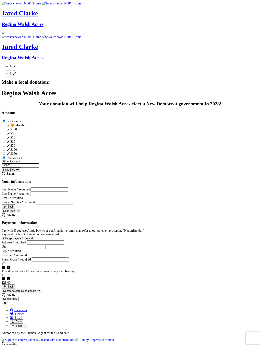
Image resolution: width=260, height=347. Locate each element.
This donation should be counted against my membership (38, 271)
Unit (5, 246)
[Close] (5, 303)
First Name (16, 189)
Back (10, 206)
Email (12, 198)
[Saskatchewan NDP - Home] (41, 3)
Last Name (15, 193)
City (11, 251)
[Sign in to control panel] (19, 340)
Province (14, 255)
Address (14, 242)
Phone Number (18, 202)
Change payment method (18, 238)
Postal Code (16, 259)
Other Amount (11, 161)
